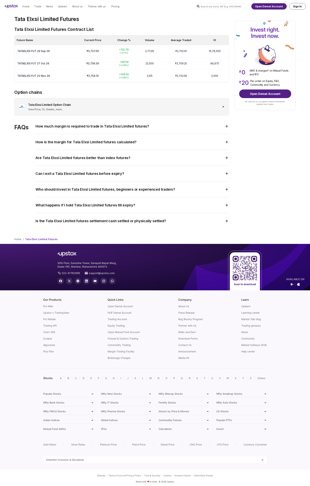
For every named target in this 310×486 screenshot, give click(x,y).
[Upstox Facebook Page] (60, 281)
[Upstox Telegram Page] (78, 281)
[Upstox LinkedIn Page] (86, 281)
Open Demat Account (269, 6)
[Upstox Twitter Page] (69, 281)
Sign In (297, 6)
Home (17, 239)
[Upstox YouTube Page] (95, 281)
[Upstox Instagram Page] (103, 281)
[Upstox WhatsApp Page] (112, 281)
